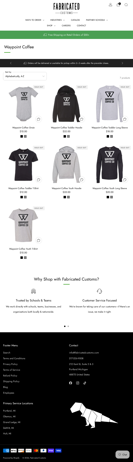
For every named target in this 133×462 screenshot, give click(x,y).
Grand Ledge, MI (11, 422)
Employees (8, 393)
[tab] (64, 326)
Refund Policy (10, 375)
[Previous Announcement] (10, 63)
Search (6, 352)
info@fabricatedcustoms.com (84, 352)
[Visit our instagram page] (77, 383)
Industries (56, 20)
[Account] (110, 4)
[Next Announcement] (122, 63)
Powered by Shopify (11, 457)
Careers (66, 25)
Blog (5, 387)
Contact (81, 25)
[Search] (126, 4)
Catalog (75, 20)
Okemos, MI (9, 416)
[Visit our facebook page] (70, 383)
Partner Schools (95, 20)
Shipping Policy (11, 381)
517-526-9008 (76, 358)
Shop (49, 25)
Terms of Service (11, 370)
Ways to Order (33, 20)
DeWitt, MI (8, 428)
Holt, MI (7, 433)
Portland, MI (9, 410)
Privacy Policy (10, 364)
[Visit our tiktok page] (84, 383)
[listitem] (66, 35)
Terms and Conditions (14, 358)
